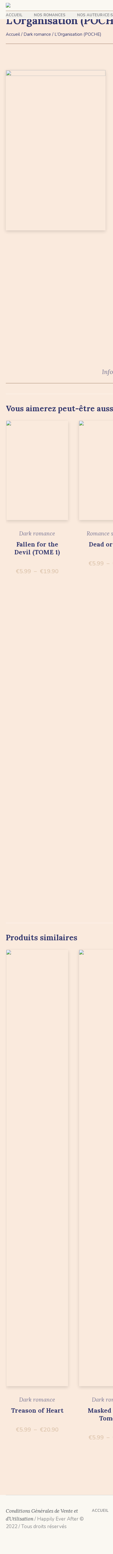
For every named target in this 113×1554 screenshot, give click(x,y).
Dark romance (37, 34)
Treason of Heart (37, 1410)
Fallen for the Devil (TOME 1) (37, 548)
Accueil (13, 34)
